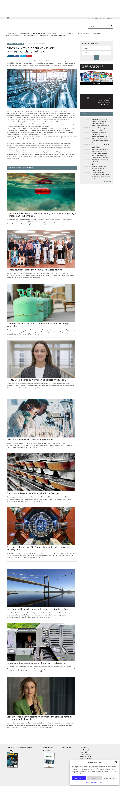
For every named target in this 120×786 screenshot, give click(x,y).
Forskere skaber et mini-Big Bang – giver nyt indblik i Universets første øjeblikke (100, 155)
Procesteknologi (18, 43)
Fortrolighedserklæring (96, 782)
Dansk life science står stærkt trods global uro (30, 439)
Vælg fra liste (110, 778)
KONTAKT (87, 18)
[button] (116, 762)
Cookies (88, 782)
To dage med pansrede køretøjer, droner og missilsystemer (36, 663)
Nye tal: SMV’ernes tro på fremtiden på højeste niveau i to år (36, 380)
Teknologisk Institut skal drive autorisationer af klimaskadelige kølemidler (100, 134)
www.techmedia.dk (85, 756)
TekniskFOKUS (24, 26)
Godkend (78, 778)
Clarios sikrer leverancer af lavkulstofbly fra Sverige (33, 493)
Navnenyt (10, 43)
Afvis (94, 778)
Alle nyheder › (107, 181)
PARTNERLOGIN (107, 18)
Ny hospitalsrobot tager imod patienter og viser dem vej (35, 270)
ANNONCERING (96, 18)
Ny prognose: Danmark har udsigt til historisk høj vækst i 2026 (37, 609)
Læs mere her (104, 104)
